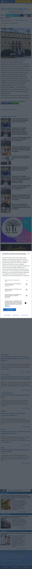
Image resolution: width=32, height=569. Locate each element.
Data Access (16, 315)
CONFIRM (10, 309)
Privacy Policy (24, 315)
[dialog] (16, 284)
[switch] (26, 284)
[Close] (28, 254)
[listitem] (16, 280)
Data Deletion (7, 315)
